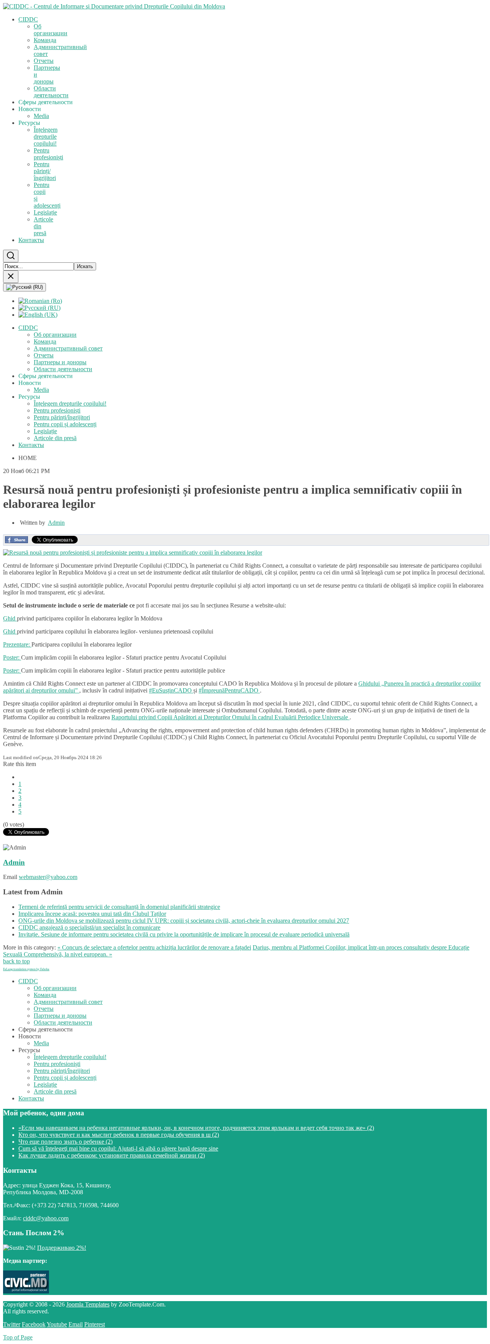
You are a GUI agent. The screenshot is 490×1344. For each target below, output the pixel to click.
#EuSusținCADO (171, 690)
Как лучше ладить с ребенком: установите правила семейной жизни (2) (111, 1155)
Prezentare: (17, 644)
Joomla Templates (87, 1304)
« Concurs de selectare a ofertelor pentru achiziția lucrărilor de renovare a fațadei (154, 947)
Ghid (10, 618)
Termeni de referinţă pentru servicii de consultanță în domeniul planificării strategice (119, 907)
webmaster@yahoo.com (48, 877)
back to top (16, 961)
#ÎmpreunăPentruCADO (229, 690)
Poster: (12, 657)
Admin (56, 522)
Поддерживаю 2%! (61, 1247)
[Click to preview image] (132, 552)
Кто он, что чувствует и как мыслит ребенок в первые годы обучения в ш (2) (118, 1134)
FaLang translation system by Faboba (26, 969)
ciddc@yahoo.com (46, 1218)
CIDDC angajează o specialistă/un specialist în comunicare (89, 927)
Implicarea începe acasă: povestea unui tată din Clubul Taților (92, 913)
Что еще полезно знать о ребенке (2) (65, 1141)
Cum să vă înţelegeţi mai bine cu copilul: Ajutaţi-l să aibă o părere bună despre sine (118, 1148)
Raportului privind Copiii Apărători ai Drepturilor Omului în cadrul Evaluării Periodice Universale (230, 717)
